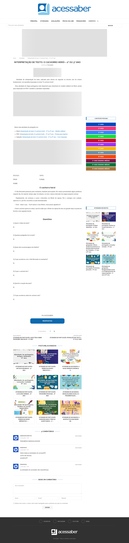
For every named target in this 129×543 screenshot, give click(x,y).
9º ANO (101, 157)
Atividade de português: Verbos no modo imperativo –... (24, 419)
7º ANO (101, 148)
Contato (92, 21)
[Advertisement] (114, 526)
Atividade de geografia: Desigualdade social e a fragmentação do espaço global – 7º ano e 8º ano (108, 271)
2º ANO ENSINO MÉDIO (101, 165)
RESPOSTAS (47, 321)
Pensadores (81, 21)
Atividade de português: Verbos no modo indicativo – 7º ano (108, 226)
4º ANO (101, 136)
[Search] (98, 21)
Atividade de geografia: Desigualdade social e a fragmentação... (70, 393)
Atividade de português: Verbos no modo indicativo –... (47, 368)
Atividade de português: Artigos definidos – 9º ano (24, 368)
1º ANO (101, 124)
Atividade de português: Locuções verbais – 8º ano (24, 393)
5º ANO (101, 140)
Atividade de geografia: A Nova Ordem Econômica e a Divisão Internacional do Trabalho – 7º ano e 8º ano (93, 248)
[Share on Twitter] (54, 331)
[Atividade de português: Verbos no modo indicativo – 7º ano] (47, 357)
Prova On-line (68, 21)
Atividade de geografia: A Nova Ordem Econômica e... (70, 368)
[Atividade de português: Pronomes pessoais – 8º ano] (47, 382)
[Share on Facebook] (52, 331)
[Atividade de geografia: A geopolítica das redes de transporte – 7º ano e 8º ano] (71, 407)
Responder (78, 436)
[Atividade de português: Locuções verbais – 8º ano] (24, 382)
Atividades (44, 21)
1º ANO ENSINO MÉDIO (101, 161)
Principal (34, 21)
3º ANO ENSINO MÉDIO (101, 169)
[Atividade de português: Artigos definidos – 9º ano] (24, 357)
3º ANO (101, 132)
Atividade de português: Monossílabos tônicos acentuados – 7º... (47, 419)
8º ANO (101, 152)
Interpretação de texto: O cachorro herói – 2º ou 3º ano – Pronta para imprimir (44, 134)
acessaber (50, 65)
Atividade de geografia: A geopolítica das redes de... (70, 419)
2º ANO (101, 128)
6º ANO (101, 144)
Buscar (110, 25)
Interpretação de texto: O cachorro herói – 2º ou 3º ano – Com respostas (44, 137)
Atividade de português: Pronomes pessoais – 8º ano (47, 393)
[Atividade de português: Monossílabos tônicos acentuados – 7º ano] (47, 407)
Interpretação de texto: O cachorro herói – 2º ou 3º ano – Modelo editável (42, 131)
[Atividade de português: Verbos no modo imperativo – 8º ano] (24, 407)
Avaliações (55, 21)
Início (14, 58)
